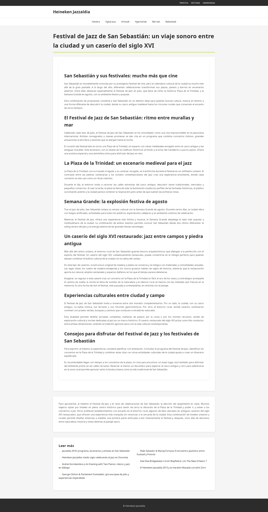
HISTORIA (195, 3)
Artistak (125, 21)
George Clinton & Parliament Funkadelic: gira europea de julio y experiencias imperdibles (94, 476)
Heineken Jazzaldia (71, 11)
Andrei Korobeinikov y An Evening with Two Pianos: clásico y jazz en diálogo (94, 466)
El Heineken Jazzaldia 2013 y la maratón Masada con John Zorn (173, 467)
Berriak (156, 21)
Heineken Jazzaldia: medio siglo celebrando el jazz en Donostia (95, 457)
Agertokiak (141, 21)
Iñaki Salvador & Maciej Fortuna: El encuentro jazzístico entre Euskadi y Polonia (171, 452)
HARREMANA (209, 3)
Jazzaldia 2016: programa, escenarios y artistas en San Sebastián (96, 450)
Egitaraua (111, 21)
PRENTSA (184, 3)
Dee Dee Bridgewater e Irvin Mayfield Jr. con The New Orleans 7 (173, 461)
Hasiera (96, 21)
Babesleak (171, 21)
